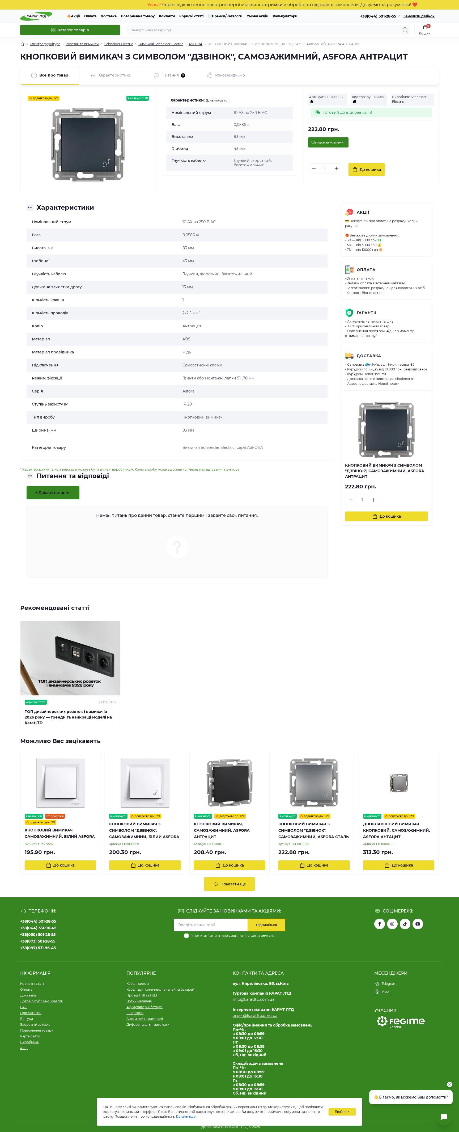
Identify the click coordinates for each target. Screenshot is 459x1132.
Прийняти (342, 1111)
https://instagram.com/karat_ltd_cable (392, 924)
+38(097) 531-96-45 (38, 947)
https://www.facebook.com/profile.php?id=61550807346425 (379, 924)
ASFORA (195, 44)
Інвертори (134, 1013)
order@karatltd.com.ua (255, 1015)
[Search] (405, 30)
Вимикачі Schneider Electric (160, 44)
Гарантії (367, 312)
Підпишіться (266, 925)
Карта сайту (30, 1036)
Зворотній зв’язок (35, 1025)
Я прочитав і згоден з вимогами (233, 935)
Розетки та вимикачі (82, 44)
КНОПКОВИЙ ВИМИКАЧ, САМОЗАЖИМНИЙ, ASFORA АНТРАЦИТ (222, 830)
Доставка (109, 16)
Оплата (90, 16)
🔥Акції (73, 16)
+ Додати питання (53, 492)
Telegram (389, 984)
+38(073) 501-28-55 (37, 941)
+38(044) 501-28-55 (38, 921)
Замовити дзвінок (419, 16)
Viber (386, 992)
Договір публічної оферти (41, 1001)
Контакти (167, 16)
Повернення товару (138, 16)
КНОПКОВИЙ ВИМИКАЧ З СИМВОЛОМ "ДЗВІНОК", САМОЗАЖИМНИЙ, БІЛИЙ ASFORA (144, 830)
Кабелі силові (137, 984)
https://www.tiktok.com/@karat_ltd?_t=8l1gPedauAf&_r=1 (405, 924)
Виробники (29, 1042)
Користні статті (32, 984)
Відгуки (26, 1019)
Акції (363, 212)
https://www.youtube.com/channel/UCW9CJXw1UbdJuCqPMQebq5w (418, 924)
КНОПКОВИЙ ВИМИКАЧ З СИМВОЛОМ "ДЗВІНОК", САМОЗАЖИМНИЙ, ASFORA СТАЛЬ (313, 830)
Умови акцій (258, 16)
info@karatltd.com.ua (253, 999)
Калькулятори (285, 16)
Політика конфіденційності (226, 935)
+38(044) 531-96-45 (38, 928)
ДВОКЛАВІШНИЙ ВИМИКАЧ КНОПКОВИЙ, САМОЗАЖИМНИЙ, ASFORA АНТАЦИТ (396, 830)
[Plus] (336, 168)
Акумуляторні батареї (144, 1007)
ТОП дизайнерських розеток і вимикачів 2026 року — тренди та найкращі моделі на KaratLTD (68, 717)
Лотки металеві (139, 1001)
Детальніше (186, 1116)
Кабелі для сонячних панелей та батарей (160, 989)
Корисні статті (191, 16)
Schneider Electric (118, 44)
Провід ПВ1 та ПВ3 (141, 995)
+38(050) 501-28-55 (38, 934)
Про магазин (30, 1013)
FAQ (23, 1007)
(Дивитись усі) (218, 100)
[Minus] (313, 168)
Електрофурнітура (45, 44)
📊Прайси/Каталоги (225, 16)
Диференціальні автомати (147, 1025)
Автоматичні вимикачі (144, 1019)
